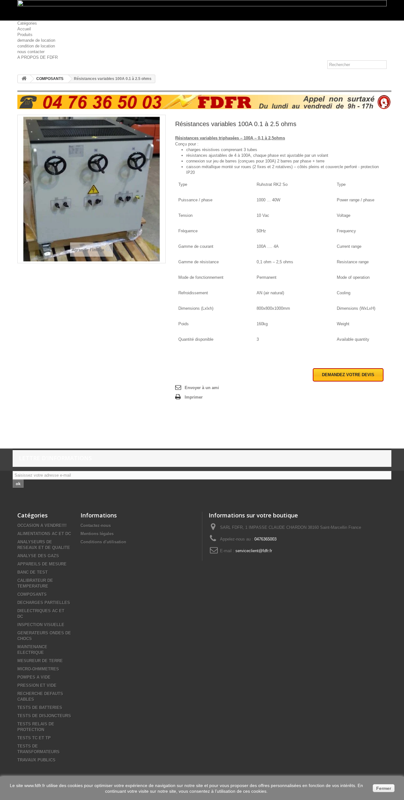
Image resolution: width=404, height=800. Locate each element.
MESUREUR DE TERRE (40, 660)
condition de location (36, 46)
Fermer (383, 788)
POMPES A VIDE (33, 677)
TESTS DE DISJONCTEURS (44, 715)
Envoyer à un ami (202, 387)
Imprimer (194, 397)
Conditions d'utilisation (103, 542)
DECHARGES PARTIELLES (43, 602)
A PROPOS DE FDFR (37, 57)
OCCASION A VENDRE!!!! (42, 525)
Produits (25, 34)
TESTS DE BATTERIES (39, 707)
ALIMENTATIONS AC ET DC (44, 533)
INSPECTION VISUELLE (40, 624)
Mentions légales (97, 533)
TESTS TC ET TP (34, 738)
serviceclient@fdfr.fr (253, 550)
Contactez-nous (95, 525)
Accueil (24, 29)
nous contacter (31, 51)
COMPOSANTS (49, 78)
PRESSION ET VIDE (36, 685)
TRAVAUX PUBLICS (36, 760)
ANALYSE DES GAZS (38, 555)
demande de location (36, 40)
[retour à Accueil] (24, 79)
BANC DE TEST (32, 572)
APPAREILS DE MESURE (42, 564)
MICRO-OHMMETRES (38, 669)
